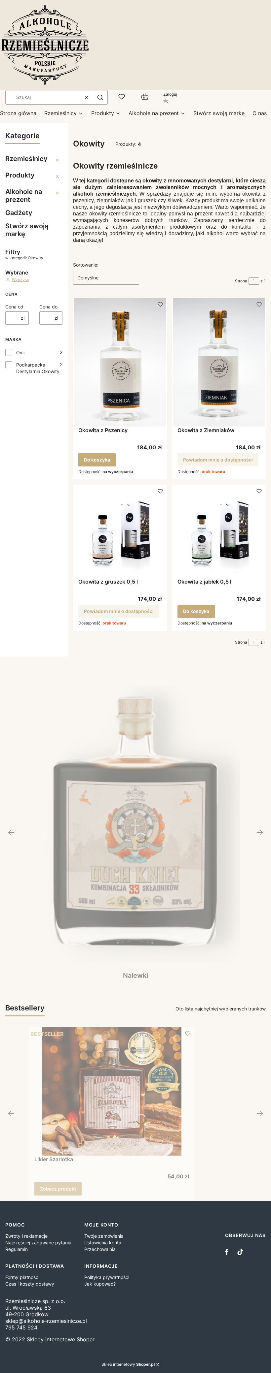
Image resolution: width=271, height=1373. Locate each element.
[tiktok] (240, 1252)
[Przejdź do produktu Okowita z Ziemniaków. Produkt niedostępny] (219, 362)
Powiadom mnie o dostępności (218, 460)
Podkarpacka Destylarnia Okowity (37, 368)
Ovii (20, 352)
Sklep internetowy (128, 1364)
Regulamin (16, 1249)
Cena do (48, 306)
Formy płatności (22, 1277)
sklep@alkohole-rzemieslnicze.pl (46, 1321)
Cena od (14, 306)
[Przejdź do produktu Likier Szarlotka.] (111, 1091)
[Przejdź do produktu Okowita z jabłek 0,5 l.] (219, 531)
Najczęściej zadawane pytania (38, 1242)
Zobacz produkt (58, 1189)
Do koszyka (97, 460)
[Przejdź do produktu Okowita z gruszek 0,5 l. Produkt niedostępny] (120, 531)
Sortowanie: (85, 265)
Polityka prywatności (106, 1277)
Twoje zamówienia (104, 1236)
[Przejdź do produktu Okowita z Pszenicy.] (120, 362)
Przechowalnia (100, 1249)
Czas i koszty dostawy (29, 1284)
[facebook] (228, 1252)
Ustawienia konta (102, 1242)
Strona (241, 280)
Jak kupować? (100, 1284)
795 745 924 (21, 1327)
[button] (100, 97)
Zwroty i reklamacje (26, 1236)
